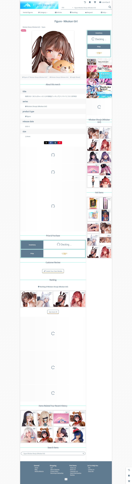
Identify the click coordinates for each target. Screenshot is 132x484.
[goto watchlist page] (90, 2)
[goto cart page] (95, 2)
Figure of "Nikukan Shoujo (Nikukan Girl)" (36, 77)
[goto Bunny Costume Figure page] (99, 78)
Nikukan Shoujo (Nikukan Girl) (59, 77)
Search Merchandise (75, 473)
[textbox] (51, 453)
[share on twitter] (46, 142)
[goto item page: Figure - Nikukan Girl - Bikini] (61, 434)
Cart (51, 467)
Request (90, 12)
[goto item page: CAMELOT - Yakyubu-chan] (93, 215)
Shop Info (91, 471)
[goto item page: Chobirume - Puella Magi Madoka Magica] (93, 203)
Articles (59, 12)
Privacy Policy (54, 471)
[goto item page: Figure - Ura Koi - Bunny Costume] (93, 227)
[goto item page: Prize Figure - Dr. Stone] (105, 215)
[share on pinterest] (60, 142)
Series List (73, 467)
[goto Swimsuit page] (99, 98)
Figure (28, 116)
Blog (36, 469)
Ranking (74, 12)
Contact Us (91, 469)
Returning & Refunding (56, 473)
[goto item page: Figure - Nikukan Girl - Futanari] (61, 299)
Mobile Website (39, 471)
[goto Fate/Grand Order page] (99, 71)
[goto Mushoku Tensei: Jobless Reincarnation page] (99, 91)
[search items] (110, 7)
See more (52, 312)
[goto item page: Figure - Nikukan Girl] (45, 299)
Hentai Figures (28, 12)
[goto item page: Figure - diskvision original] (105, 203)
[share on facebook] (51, 142)
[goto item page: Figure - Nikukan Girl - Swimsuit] (28, 299)
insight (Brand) (76, 77)
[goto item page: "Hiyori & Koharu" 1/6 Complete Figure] (105, 240)
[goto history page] (85, 2)
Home (36, 467)
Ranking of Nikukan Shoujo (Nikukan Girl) (54, 287)
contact (105, 2)
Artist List (73, 469)
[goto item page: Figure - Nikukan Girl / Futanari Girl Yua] (105, 157)
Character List (74, 471)
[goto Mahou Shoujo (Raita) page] (99, 84)
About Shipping (54, 469)
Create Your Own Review (53, 271)
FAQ (89, 467)
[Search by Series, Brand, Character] (83, 453)
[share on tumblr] (55, 142)
